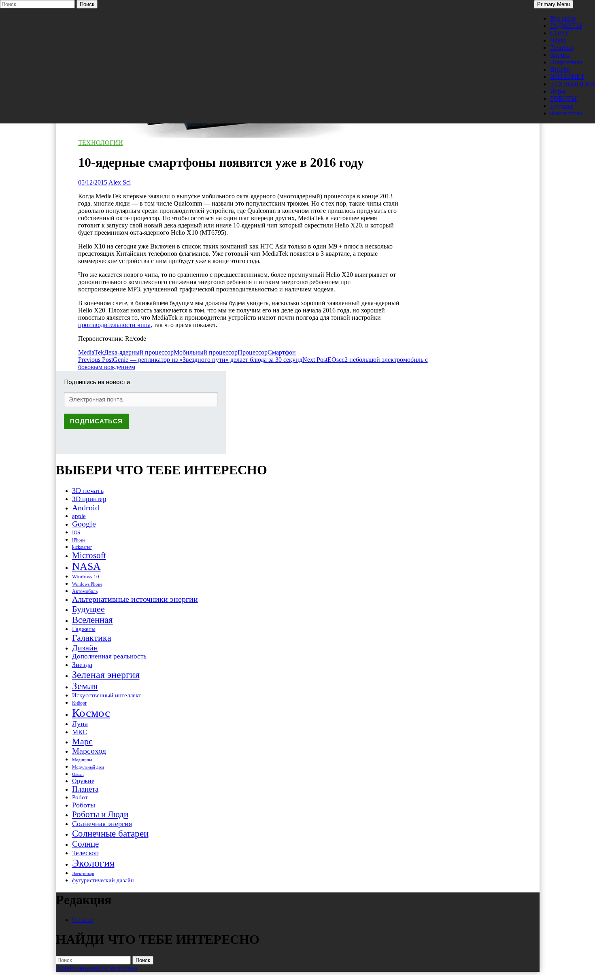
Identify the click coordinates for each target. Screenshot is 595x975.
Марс (82, 741)
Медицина (82, 760)
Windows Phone (87, 584)
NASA (86, 566)
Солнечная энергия (102, 824)
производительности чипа (114, 324)
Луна (80, 724)
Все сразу (563, 18)
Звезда (82, 665)
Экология (93, 863)
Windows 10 (85, 577)
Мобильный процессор (206, 352)
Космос (560, 54)
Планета (85, 789)
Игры (557, 91)
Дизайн (560, 69)
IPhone (78, 539)
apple (79, 516)
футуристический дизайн (103, 880)
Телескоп (85, 853)
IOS (76, 532)
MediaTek (91, 352)
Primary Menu (553, 4)
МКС (79, 732)
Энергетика (566, 62)
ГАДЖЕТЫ (566, 25)
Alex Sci (119, 182)
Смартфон (282, 352)
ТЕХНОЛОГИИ (572, 84)
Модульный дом (88, 767)
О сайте (83, 919)
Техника (561, 47)
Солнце (85, 844)
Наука (558, 40)
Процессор (253, 352)
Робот (80, 797)
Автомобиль (85, 591)
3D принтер (89, 499)
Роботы (83, 805)
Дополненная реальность (109, 656)
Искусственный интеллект (106, 695)
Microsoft (89, 555)
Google (84, 524)
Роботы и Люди (100, 814)
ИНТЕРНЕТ (567, 76)
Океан (78, 774)
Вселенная (92, 619)
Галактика (91, 638)
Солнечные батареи (110, 833)
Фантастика (566, 113)
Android (85, 507)
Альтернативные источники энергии (135, 599)
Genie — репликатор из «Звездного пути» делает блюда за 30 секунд (190, 359)
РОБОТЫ (563, 98)
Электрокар (83, 873)
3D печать (88, 490)
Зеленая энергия (106, 674)
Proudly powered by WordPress (96, 967)
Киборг (79, 703)
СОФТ (559, 33)
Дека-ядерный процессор (139, 352)
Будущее (562, 105)
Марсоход (89, 751)
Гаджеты (84, 628)
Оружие (83, 780)
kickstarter (82, 547)
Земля (85, 685)
